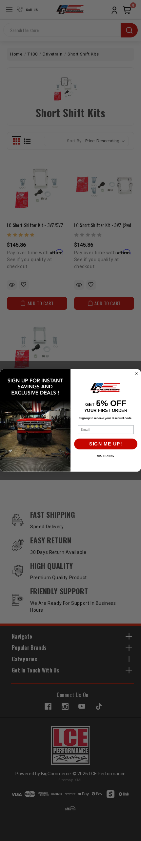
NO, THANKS (105, 456)
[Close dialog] (136, 373)
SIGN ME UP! (105, 444)
